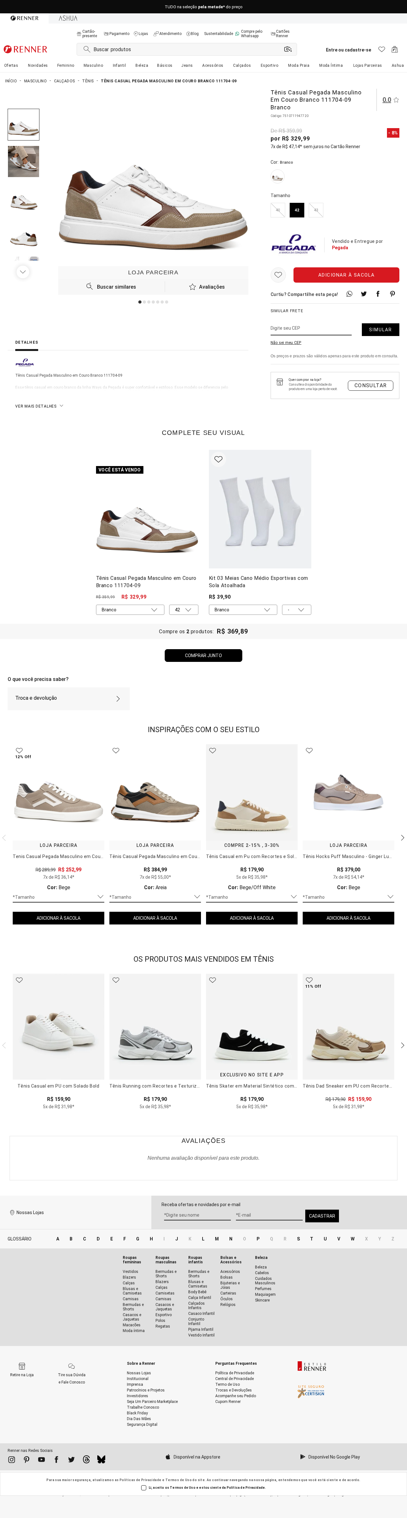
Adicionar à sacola (346, 275)
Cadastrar (322, 1216)
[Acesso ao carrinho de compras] (395, 51)
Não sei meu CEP (286, 342)
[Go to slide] (139, 302)
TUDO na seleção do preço (204, 6)
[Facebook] (56, 1461)
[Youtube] (41, 1461)
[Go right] (23, 272)
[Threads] (86, 1461)
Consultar (371, 385)
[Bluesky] (101, 1461)
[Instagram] (12, 1461)
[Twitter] (71, 1461)
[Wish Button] (278, 275)
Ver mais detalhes (36, 406)
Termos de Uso (178, 1480)
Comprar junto (203, 655)
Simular (380, 329)
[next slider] (3, 837)
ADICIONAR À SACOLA (58, 918)
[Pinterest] (27, 1461)
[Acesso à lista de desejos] (382, 51)
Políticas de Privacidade (141, 1480)
